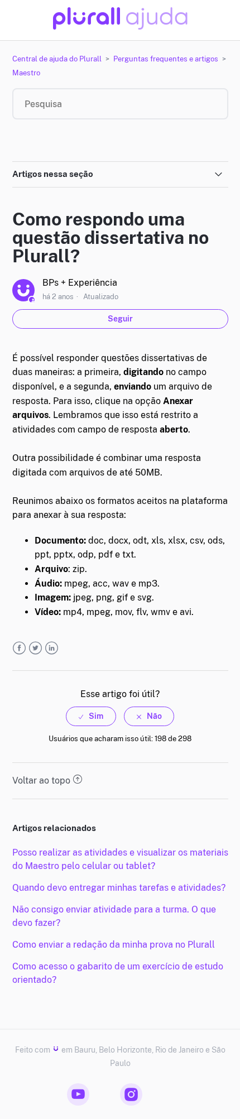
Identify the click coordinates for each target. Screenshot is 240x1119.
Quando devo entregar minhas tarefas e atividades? (118, 887)
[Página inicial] (120, 26)
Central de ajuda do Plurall (57, 59)
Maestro (26, 73)
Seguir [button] (120, 318)
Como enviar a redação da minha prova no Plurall (113, 944)
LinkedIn (52, 648)
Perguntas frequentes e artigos (165, 59)
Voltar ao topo (41, 780)
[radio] (91, 716)
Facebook (19, 648)
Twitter (35, 648)
